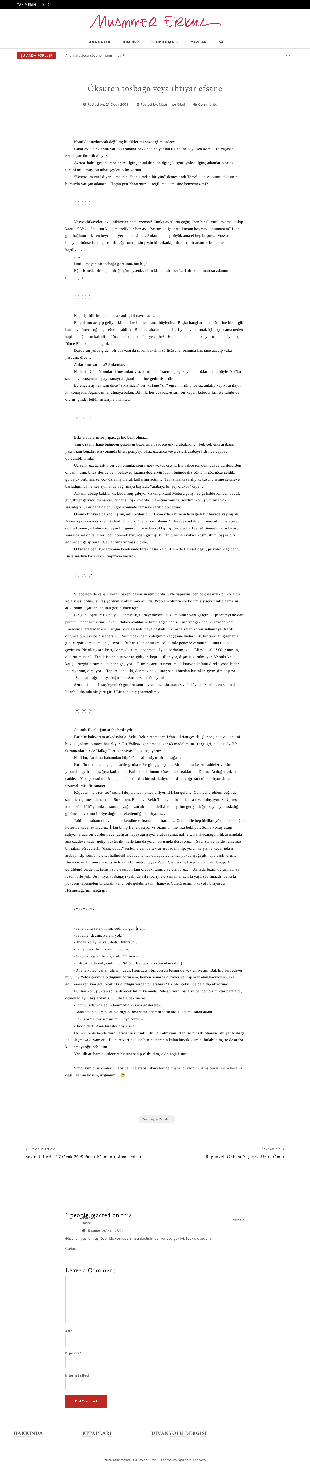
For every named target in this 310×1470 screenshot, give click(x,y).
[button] (287, 55)
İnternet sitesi (77, 1375)
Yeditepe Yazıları (157, 1119)
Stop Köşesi (163, 41)
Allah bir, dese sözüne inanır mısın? (94, 55)
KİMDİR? (131, 41)
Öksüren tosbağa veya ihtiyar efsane (154, 89)
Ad (69, 1331)
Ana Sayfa (99, 41)
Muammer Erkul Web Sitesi (135, 1460)
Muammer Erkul (172, 104)
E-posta (73, 1353)
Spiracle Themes (192, 1460)
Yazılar (199, 41)
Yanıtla (239, 1220)
